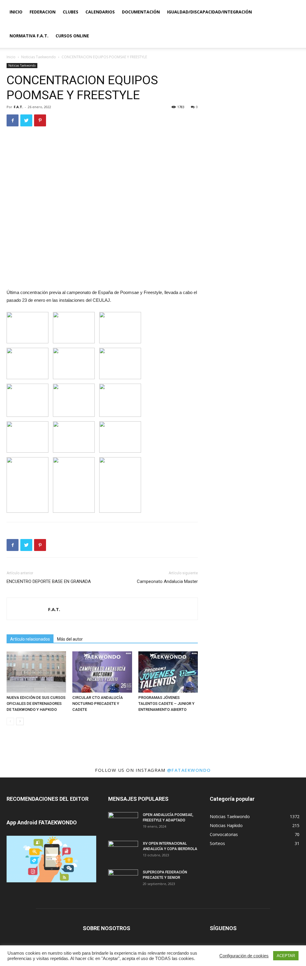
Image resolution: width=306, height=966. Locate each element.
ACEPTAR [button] (286, 955)
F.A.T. (18, 107)
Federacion (43, 12)
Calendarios (100, 12)
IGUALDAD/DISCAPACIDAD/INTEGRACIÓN (209, 12)
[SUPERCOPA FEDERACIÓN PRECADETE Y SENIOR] (123, 879)
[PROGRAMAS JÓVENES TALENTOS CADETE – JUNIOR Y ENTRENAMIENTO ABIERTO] (168, 671)
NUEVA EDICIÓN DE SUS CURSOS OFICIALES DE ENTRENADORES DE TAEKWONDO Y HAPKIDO (36, 703)
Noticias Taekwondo (38, 56)
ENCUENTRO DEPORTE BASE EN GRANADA (49, 581)
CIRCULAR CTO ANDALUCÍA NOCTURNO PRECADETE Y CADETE (97, 703)
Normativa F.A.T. (29, 36)
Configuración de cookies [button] (244, 955)
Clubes (70, 12)
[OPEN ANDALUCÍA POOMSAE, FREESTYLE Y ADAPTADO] (123, 822)
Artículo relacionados (30, 639)
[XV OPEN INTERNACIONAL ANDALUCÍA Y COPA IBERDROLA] (123, 851)
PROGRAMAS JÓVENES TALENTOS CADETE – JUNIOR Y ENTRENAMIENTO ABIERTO (166, 703)
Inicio (16, 12)
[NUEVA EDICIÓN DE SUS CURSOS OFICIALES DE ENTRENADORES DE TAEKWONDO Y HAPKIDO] (36, 671)
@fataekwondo (189, 770)
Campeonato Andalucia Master (167, 581)
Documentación (141, 12)
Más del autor (70, 639)
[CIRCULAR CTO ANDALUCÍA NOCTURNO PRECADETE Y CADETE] (102, 671)
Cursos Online (72, 36)
